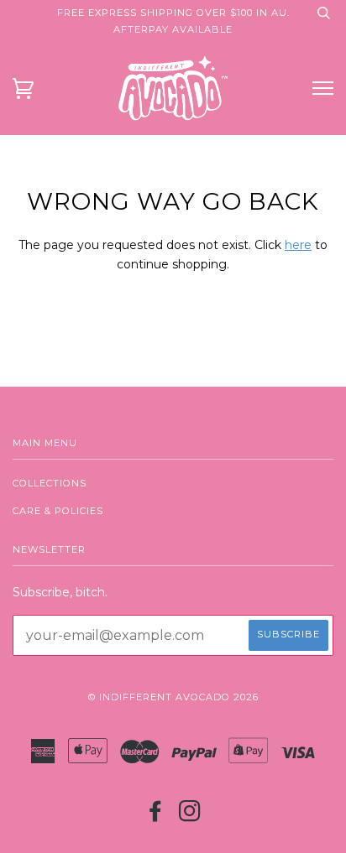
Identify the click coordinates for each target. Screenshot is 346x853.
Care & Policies (58, 511)
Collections (49, 483)
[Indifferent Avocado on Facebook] (155, 816)
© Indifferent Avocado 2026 (173, 697)
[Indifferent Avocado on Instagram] (190, 816)
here (298, 244)
